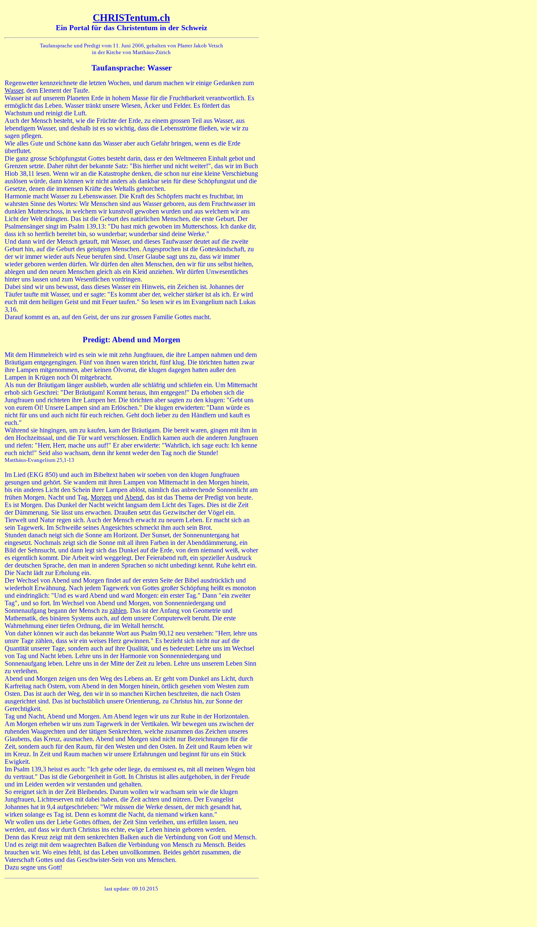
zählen (118, 610)
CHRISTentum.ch (131, 17)
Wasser (14, 90)
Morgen (101, 497)
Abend (134, 497)
